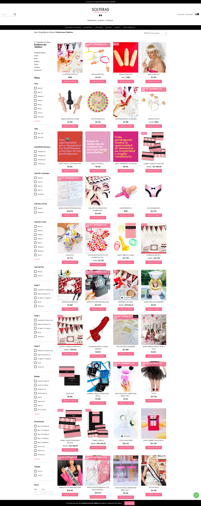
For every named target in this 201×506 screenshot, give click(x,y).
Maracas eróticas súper (70, 119)
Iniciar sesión (189, 14)
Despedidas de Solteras (73, 27)
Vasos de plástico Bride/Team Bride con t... (125, 395)
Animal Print (37, 70)
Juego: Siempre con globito (154, 440)
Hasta (43, 489)
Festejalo (109, 27)
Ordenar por (147, 33)
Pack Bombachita (153, 208)
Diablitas (36, 61)
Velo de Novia (154, 487)
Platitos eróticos (98, 119)
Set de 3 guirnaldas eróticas (70, 347)
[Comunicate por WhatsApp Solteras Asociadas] (196, 495)
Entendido (129, 503)
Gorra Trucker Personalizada (98, 302)
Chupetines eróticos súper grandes (98, 348)
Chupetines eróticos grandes (126, 119)
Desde (35, 489)
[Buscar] (14, 14)
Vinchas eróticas (98, 74)
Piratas (36, 64)
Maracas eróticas (125, 74)
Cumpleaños (99, 27)
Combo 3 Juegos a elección (154, 164)
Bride (35, 58)
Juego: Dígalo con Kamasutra (70, 164)
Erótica (36, 56)
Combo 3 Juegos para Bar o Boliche (70, 441)
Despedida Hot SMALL (125, 302)
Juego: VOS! (70, 394)
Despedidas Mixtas (39, 53)
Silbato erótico (154, 74)
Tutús (153, 394)
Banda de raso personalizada (70, 208)
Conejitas (37, 67)
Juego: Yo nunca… (98, 164)
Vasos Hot (70, 255)
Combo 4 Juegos (98, 440)
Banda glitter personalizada (70, 487)
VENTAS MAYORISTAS (129, 27)
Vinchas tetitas (153, 119)
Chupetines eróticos (70, 74)
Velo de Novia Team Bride (126, 347)
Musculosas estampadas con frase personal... (98, 488)
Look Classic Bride (126, 440)
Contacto (117, 27)
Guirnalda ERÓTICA (154, 255)
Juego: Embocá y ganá (126, 255)
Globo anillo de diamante (154, 302)
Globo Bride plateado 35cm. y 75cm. (154, 348)
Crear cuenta (181, 14)
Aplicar (51, 493)
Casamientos (88, 27)
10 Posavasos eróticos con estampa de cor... (98, 256)
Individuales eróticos (70, 302)
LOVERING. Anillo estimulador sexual (98, 395)
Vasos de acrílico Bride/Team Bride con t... (125, 489)
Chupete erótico (126, 208)
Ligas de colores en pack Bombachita (98, 209)
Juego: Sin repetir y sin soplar (126, 164)
